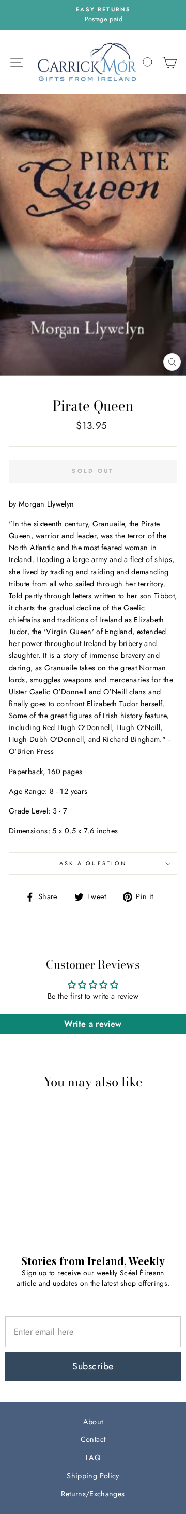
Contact (93, 1439)
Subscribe (92, 1366)
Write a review (92, 1024)
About (93, 1422)
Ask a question (93, 863)
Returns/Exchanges (93, 1494)
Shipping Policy (93, 1475)
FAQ (93, 1457)
